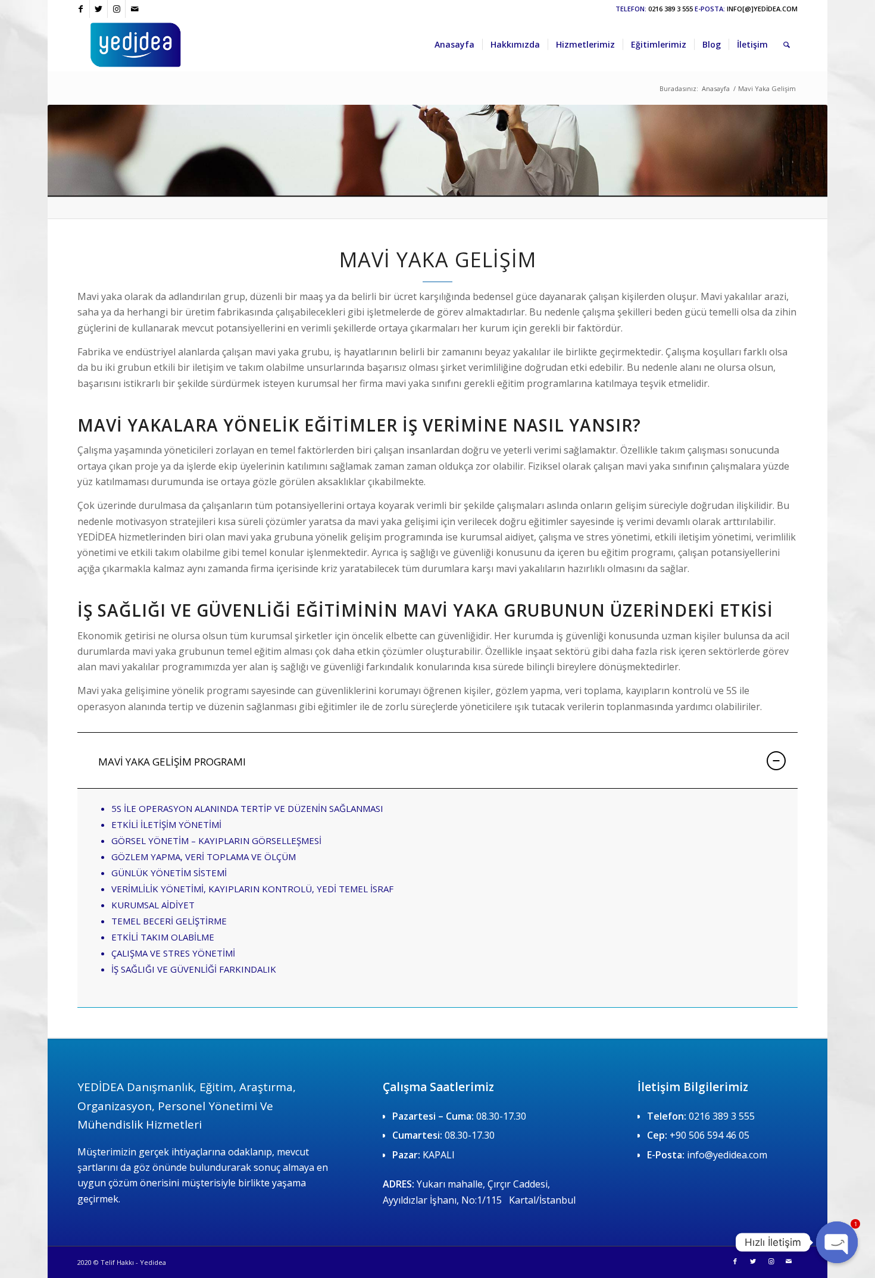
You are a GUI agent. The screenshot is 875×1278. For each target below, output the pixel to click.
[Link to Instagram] (116, 9)
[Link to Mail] (134, 9)
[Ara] (787, 44)
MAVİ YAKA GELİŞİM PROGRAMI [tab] (172, 761)
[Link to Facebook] (80, 9)
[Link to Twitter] (98, 9)
